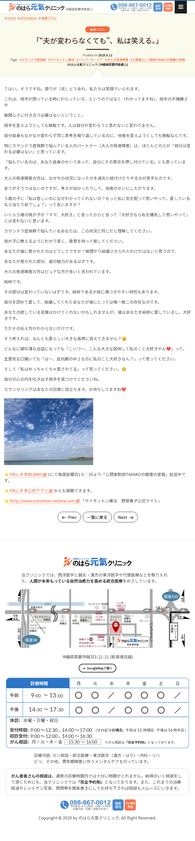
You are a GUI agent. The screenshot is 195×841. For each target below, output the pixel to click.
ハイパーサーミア (90, 59)
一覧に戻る (97, 517)
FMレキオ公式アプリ (29, 490)
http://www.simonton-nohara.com (42, 501)
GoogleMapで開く (100, 668)
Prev (72, 517)
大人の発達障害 (117, 59)
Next (122, 517)
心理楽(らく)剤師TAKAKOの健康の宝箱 (158, 59)
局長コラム (97, 29)
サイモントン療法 (62, 59)
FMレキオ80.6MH (26, 474)
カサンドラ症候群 (34, 59)
